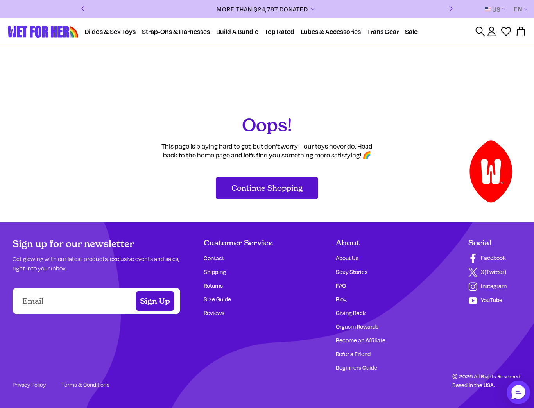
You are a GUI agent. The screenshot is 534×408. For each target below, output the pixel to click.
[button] (518, 392)
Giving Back (351, 313)
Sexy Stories (351, 271)
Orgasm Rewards (357, 326)
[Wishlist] (506, 31)
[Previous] (83, 9)
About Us (347, 258)
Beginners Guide (356, 367)
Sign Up (155, 301)
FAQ (341, 285)
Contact (214, 258)
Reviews (214, 313)
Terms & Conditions (85, 384)
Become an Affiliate (360, 340)
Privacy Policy (29, 384)
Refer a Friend (353, 354)
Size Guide (217, 299)
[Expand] (312, 9)
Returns (213, 285)
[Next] (451, 9)
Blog (341, 299)
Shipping (215, 271)
